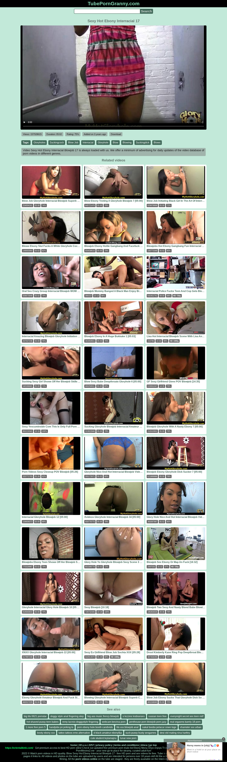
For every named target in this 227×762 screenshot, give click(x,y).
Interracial (88, 142)
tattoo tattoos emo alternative (74, 732)
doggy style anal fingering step (67, 716)
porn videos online (86, 759)
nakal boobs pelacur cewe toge (159, 727)
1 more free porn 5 (36, 727)
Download (116, 134)
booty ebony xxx (46, 732)
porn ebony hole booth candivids (95, 727)
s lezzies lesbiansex (134, 716)
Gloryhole (103, 142)
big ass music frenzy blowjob (103, 716)
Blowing (127, 142)
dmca (144, 745)
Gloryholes (39, 142)
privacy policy (104, 745)
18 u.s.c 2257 (86, 745)
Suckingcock (57, 142)
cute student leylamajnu (103, 738)
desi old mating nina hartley (175, 732)
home (73, 745)
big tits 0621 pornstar (35, 716)
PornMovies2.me (85, 750)
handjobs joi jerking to (61, 727)
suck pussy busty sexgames (141, 732)
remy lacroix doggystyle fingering (80, 721)
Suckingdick (142, 142)
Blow (115, 142)
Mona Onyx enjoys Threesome (158, 748)
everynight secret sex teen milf (186, 716)
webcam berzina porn (114, 721)
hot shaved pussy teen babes (43, 721)
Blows (157, 142)
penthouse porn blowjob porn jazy (147, 721)
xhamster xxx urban (190, 727)
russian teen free (157, 716)
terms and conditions (126, 745)
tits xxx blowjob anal (127, 727)
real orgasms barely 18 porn (185, 721)
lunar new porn (128, 738)
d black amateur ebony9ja (108, 732)
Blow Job (73, 142)
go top (153, 745)
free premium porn (113, 748)
